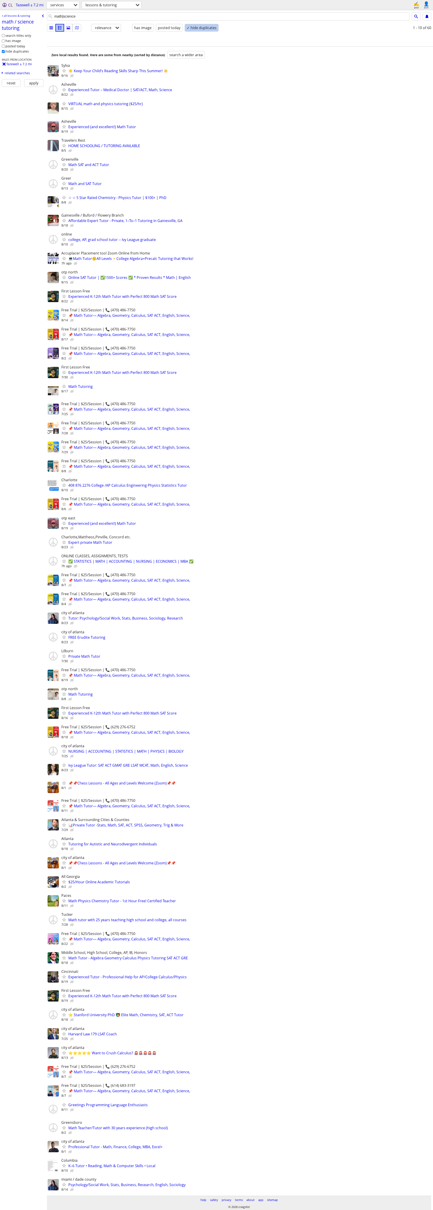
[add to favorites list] (64, 70)
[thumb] (59, 28)
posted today (15, 46)
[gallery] (68, 28)
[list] (51, 28)
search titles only (18, 35)
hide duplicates (17, 51)
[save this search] (427, 16)
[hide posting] (72, 76)
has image (13, 41)
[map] (77, 28)
